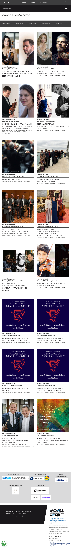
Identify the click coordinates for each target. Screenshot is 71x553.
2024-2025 (33, 23)
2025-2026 (19, 23)
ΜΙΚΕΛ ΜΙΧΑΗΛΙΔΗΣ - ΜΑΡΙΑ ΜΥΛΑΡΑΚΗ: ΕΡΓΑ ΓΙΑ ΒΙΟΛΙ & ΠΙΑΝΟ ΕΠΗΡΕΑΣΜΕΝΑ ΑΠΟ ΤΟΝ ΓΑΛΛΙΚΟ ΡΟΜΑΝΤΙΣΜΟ (17, 126)
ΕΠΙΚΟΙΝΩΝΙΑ (26, 511)
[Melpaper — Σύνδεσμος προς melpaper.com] (52, 477)
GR (5, 2)
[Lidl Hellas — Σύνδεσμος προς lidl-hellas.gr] (44, 477)
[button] (4, 543)
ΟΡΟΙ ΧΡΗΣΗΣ (21, 513)
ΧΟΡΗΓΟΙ (33, 2)
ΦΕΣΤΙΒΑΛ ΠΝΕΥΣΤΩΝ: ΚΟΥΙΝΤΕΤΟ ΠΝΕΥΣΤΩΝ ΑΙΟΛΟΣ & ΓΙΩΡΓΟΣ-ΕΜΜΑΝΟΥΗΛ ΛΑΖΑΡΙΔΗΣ (15, 231)
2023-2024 (46, 23)
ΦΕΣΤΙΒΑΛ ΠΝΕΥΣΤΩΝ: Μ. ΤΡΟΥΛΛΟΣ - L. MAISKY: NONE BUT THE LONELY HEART (53, 126)
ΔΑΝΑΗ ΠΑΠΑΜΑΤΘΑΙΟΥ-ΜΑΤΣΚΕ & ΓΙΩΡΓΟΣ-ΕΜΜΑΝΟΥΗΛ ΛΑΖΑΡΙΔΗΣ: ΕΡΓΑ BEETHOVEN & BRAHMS (17, 74)
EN (8, 2)
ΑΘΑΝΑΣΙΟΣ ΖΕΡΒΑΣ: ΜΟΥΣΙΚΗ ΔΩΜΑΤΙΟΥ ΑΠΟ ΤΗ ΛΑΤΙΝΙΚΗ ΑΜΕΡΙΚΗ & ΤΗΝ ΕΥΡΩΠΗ (52, 440)
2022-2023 (59, 23)
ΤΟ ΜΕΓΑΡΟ (23, 2)
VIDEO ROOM (9, 513)
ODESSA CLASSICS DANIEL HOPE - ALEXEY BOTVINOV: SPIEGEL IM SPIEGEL (15, 440)
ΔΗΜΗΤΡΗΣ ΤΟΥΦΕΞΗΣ (11, 179)
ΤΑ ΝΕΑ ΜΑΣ (43, 2)
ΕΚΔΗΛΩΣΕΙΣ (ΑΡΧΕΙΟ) (12, 511)
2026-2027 (6, 23)
